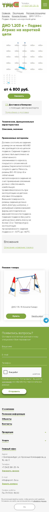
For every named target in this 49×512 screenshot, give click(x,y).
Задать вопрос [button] (10, 484)
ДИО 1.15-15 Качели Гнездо (24, 307)
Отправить (14, 391)
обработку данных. (40, 501)
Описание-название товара (18, 247)
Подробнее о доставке (17, 112)
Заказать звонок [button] (10, 471)
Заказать (19, 96)
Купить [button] (16, 316)
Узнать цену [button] (37, 316)
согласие (7, 381)
